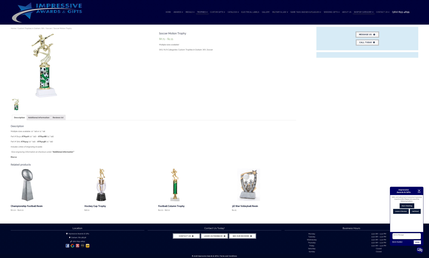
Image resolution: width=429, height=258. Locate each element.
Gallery (266, 12)
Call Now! (415, 211)
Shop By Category (363, 12)
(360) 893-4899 (78, 241)
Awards (177, 12)
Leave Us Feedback (213, 236)
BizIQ (394, 242)
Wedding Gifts (331, 12)
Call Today (365, 42)
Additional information (38, 117)
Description (19, 117)
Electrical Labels (250, 12)
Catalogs (232, 12)
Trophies (201, 12)
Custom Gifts (216, 12)
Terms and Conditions (228, 256)
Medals (189, 12)
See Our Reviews (241, 236)
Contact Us (382, 12)
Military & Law (279, 12)
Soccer (49, 28)
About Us (346, 12)
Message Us (365, 34)
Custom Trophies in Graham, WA (31, 28)
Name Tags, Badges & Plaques (305, 12)
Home (168, 12)
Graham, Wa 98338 (78, 238)
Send (417, 242)
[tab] (19, 117)
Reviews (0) (58, 117)
